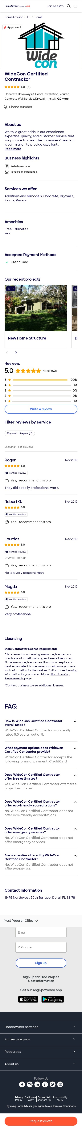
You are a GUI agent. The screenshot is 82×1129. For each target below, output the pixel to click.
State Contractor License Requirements (31, 649)
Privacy (19, 1098)
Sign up (41, 963)
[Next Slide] (16, 353)
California (30, 1098)
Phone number (20, 107)
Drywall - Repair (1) (19, 433)
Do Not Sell (44, 1098)
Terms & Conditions (64, 1106)
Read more (13, 149)
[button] (36, 316)
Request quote (41, 1121)
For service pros (17, 1039)
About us (11, 1064)
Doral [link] (38, 17)
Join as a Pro (55, 6)
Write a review (41, 409)
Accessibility (60, 1099)
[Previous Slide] (7, 353)
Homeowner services (21, 1027)
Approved (14, 27)
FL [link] (28, 17)
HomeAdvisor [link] (14, 17)
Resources (13, 1052)
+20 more (63, 98)
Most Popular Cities (18, 921)
